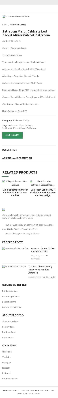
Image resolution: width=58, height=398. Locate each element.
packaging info (9, 302)
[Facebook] (23, 2)
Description (9, 150)
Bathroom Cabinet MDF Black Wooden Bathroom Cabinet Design (43, 193)
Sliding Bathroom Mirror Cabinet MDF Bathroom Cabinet (15, 193)
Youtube (6, 357)
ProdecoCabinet (10, 379)
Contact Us (7, 337)
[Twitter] (27, 2)
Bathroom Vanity (18, 24)
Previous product (47, 24)
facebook (7, 352)
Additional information (17, 158)
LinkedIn (6, 368)
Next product (54, 24)
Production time (10, 291)
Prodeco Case (8, 332)
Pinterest (6, 373)
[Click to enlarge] (8, 14)
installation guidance (11, 307)
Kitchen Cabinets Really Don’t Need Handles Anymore (40, 269)
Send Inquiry (12, 135)
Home (5, 24)
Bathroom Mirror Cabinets (21, 125)
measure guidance (10, 296)
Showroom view (10, 321)
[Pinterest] (31, 2)
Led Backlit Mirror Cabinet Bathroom (19, 128)
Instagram (6, 362)
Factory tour (8, 327)
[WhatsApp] (35, 2)
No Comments (39, 257)
